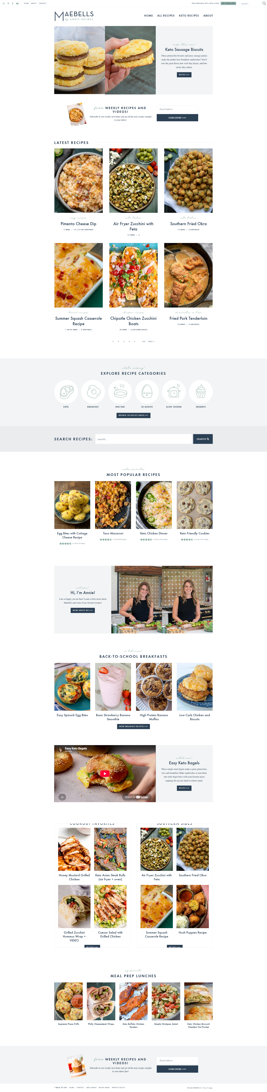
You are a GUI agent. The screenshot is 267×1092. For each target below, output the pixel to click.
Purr (210, 1088)
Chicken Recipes (133, 312)
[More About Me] (136, 599)
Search (202, 439)
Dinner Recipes (78, 312)
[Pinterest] (8, 3)
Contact (42, 3)
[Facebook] (12, 3)
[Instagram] (4, 3)
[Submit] (264, 3)
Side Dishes (133, 218)
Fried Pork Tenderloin (188, 318)
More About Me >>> (83, 610)
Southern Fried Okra (188, 223)
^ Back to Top (60, 1088)
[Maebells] (74, 16)
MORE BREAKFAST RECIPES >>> (133, 726)
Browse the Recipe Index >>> (133, 415)
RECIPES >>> (92, 947)
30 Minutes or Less (188, 312)
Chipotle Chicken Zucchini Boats (133, 320)
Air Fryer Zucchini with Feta (133, 226)
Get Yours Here (228, 3)
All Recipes (166, 15)
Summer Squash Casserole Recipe (78, 320)
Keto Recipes (189, 15)
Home (26, 3)
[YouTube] (17, 3)
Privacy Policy (118, 1088)
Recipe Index (104, 1088)
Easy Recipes (78, 218)
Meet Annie (91, 1088)
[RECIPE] (79, 60)
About (33, 3)
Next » (151, 341)
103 (144, 341)
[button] (60, 543)
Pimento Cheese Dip (78, 223)
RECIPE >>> (184, 74)
